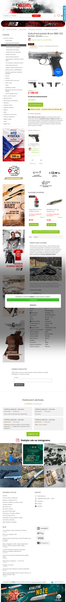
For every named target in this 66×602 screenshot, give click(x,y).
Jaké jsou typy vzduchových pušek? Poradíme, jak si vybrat (17, 539)
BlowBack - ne (49, 313)
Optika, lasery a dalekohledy (13, 70)
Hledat (36, 15)
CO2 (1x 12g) (48, 323)
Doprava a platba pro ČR (10, 500)
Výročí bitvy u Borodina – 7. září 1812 (13, 561)
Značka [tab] (36, 237)
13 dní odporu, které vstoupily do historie (14, 530)
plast (46, 332)
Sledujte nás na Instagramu (35, 440)
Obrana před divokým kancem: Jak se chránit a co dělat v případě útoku (17, 573)
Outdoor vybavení (9, 107)
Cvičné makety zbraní (11, 93)
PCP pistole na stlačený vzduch (14, 63)
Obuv (5, 112)
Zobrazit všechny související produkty (45, 232)
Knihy (5, 121)
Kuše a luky (8, 83)
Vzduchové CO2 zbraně (12, 43)
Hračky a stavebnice (9, 117)
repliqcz (39, 503)
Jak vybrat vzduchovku (9, 511)
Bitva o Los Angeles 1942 (10, 534)
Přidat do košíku (36, 104)
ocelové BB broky (50, 315)
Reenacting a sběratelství (11, 100)
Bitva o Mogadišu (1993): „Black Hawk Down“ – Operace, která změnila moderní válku (16, 544)
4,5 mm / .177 (49, 317)
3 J (45, 340)
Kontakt (5, 495)
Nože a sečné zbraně (10, 96)
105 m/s (47, 346)
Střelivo (7, 78)
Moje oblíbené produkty (9, 522)
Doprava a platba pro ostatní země (13, 502)
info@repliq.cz (41, 496)
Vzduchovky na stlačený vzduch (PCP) (15, 59)
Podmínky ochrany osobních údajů (13, 517)
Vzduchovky (8, 40)
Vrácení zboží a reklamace (10, 498)
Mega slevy (7, 124)
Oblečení (6, 103)
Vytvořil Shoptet (58, 582)
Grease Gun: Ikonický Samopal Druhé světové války (16, 556)
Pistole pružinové (11, 54)
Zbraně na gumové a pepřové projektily (13, 72)
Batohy (5, 110)
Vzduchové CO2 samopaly (13, 52)
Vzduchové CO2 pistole (12, 45)
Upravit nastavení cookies (38, 582)
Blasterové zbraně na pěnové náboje (13, 90)
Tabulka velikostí (7, 504)
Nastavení (33, 305)
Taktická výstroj (8, 105)
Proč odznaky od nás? (9, 515)
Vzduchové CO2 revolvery (13, 47)
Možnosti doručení (45, 96)
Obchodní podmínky (8, 520)
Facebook (40, 501)
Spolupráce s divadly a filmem (11, 513)
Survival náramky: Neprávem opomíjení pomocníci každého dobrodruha (14, 550)
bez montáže (49, 334)
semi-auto (48, 321)
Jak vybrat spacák (8, 509)
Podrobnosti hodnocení (51, 46)
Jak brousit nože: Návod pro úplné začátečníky (16, 569)
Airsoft (7, 76)
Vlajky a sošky (7, 119)
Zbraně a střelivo (8, 38)
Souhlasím (34, 300)
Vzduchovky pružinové (12, 57)
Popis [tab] (30, 237)
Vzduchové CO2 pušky (12, 50)
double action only (50, 327)
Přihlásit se (19, 385)
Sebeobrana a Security (10, 114)
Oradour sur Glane (8, 565)
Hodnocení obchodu (33, 399)
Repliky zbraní (8, 98)
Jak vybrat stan (7, 506)
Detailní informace (33, 130)
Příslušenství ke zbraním (12, 80)
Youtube (39, 506)
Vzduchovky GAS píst (12, 65)
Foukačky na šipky (10, 87)
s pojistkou (48, 329)
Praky (6, 85)
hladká (47, 325)
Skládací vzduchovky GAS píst (14, 67)
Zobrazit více (33, 434)
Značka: (34, 48)
